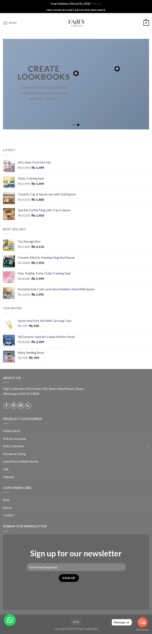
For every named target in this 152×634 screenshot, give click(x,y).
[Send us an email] (21, 405)
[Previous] (10, 84)
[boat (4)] (117, 69)
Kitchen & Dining (14, 454)
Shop (6, 500)
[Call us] (28, 405)
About (7, 507)
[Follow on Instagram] (13, 405)
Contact (8, 515)
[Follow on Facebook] (6, 405)
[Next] (141, 84)
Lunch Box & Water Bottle (20, 461)
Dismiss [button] (96, 3)
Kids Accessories (14, 438)
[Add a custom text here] (76, 73)
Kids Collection (13, 446)
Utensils (8, 477)
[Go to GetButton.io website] (142, 630)
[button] (10, 620)
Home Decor (12, 431)
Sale (6, 469)
